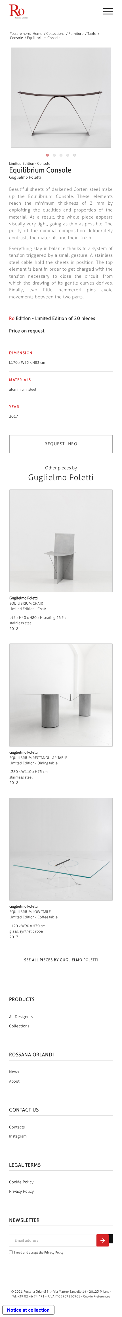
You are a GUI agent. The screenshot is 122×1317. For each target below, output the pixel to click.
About (14, 1081)
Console (43, 163)
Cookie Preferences (96, 1296)
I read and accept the (39, 1252)
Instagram (18, 1136)
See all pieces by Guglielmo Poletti (61, 960)
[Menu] (105, 11)
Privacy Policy (21, 1191)
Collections (19, 1026)
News (14, 1072)
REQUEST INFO (61, 443)
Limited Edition (21, 163)
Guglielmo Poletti (25, 177)
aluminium (18, 389)
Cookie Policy (21, 1182)
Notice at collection (28, 1310)
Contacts (17, 1127)
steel (32, 389)
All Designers (21, 1016)
